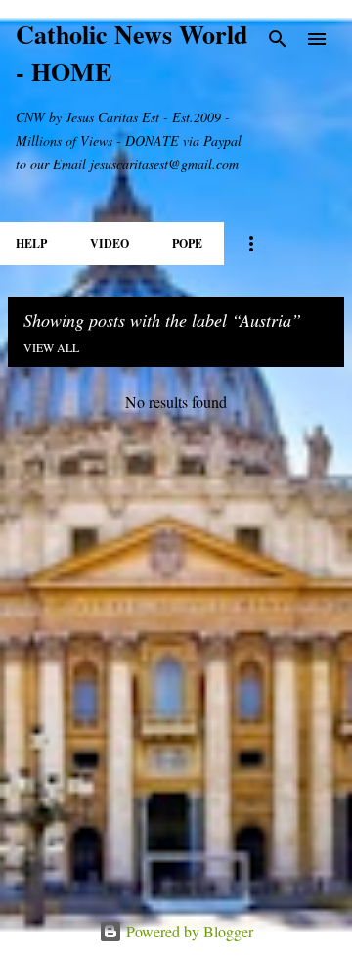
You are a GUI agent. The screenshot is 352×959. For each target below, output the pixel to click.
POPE (187, 243)
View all (51, 347)
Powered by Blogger (187, 931)
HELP (31, 243)
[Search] (277, 39)
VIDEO (109, 243)
